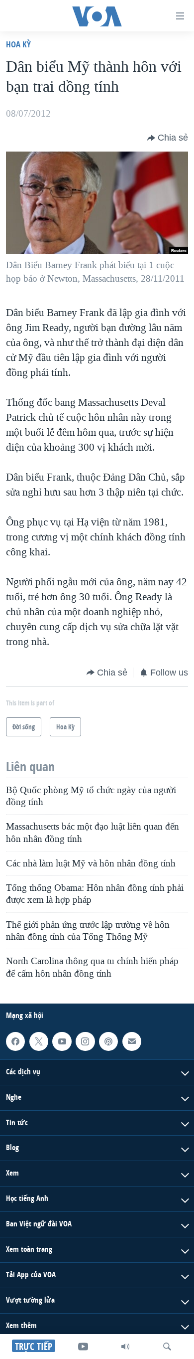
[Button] (167, 138)
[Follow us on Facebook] (15, 1041)
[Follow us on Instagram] (85, 1041)
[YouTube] (83, 1346)
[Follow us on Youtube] (61, 1041)
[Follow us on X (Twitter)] (38, 1041)
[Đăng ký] (131, 1041)
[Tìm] (167, 1346)
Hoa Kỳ (18, 44)
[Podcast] (108, 1041)
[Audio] (125, 1346)
